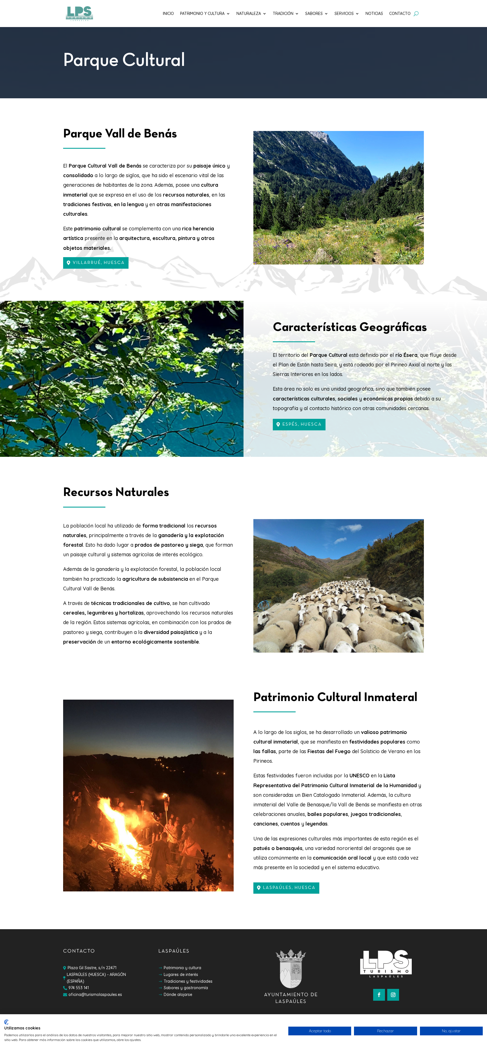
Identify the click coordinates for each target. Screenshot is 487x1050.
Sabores (314, 13)
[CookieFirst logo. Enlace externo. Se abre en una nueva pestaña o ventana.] (6, 1022)
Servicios (344, 13)
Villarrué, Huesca (99, 263)
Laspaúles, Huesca (289, 888)
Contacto (400, 13)
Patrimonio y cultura (202, 13)
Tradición (283, 13)
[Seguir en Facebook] (379, 995)
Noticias (374, 13)
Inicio (168, 13)
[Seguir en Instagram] (393, 995)
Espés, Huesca (302, 424)
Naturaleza (248, 13)
